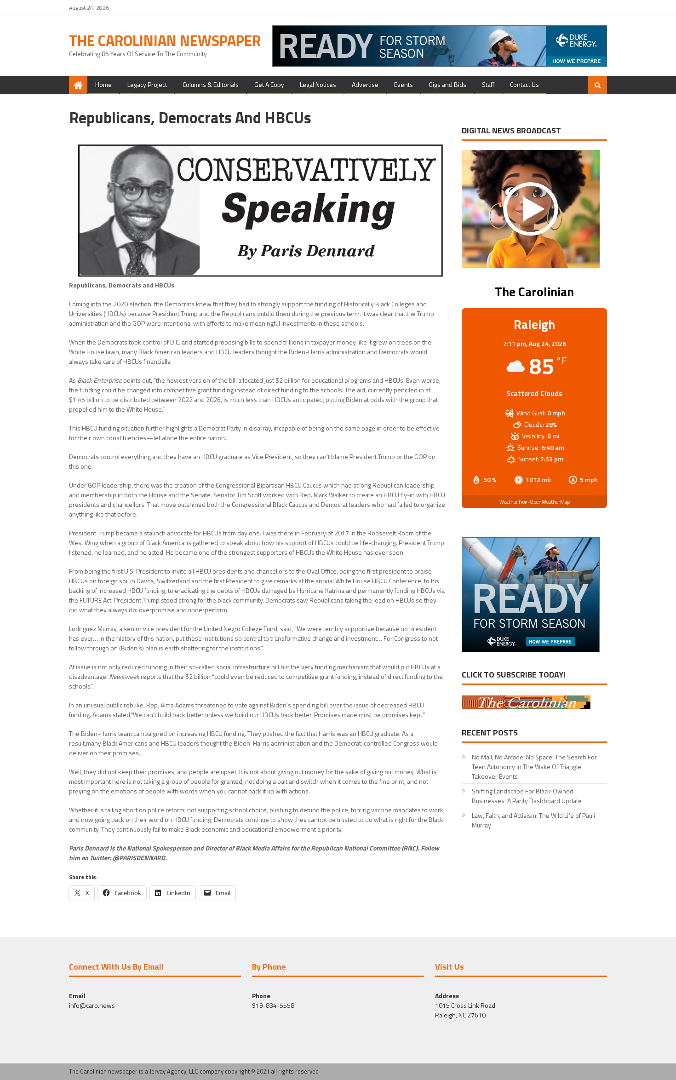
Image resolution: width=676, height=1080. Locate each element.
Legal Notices (318, 84)
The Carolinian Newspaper (165, 40)
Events (403, 84)
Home (103, 84)
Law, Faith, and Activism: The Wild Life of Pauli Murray (533, 820)
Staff (488, 84)
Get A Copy (269, 84)
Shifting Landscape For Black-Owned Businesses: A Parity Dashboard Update (527, 795)
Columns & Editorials (211, 84)
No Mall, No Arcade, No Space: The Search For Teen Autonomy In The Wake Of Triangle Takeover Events (534, 766)
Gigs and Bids (447, 84)
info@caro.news (92, 1005)
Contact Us (524, 84)
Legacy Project (147, 84)
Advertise (365, 84)
